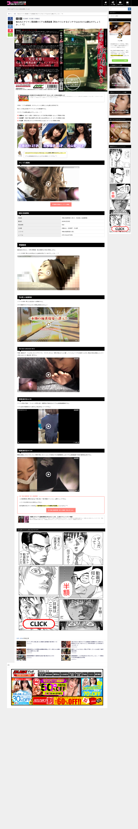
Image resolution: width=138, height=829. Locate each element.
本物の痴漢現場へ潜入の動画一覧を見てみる (61, 510)
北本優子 (26, 18)
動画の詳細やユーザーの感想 (61, 204)
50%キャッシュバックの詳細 (120, 60)
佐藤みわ (38, 18)
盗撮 (21, 18)
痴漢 (17, 18)
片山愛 (32, 18)
